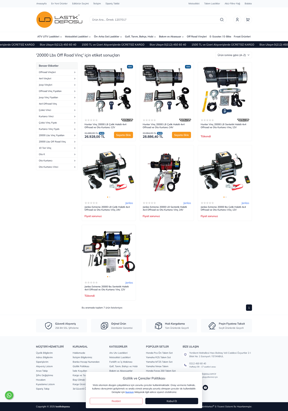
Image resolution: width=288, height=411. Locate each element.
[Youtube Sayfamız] (205, 387)
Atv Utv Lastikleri (118, 352)
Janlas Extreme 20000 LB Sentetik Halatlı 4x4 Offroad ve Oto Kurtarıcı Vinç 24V (165, 208)
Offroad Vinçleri (47, 72)
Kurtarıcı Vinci (46, 116)
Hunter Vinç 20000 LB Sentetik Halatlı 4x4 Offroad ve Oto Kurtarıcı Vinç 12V (223, 126)
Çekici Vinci (45, 110)
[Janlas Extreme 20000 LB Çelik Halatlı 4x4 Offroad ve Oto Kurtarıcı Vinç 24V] (109, 172)
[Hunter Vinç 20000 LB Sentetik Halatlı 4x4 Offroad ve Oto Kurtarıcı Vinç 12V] (225, 89)
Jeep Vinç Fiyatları (48, 97)
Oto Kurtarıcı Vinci (48, 166)
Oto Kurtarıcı (45, 160)
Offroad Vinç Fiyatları (50, 91)
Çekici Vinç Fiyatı (48, 122)
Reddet (116, 401)
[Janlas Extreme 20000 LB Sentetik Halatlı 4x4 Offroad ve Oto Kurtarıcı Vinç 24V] (167, 172)
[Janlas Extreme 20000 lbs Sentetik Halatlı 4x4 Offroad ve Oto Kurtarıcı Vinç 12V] (109, 252)
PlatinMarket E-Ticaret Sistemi (216, 406)
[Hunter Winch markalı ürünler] (127, 120)
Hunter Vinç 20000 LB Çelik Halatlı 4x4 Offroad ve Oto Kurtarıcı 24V (163, 126)
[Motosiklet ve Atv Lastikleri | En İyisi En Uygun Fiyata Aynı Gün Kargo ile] (59, 19)
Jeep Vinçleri (45, 84)
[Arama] (221, 19)
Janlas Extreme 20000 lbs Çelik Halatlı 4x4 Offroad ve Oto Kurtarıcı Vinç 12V (223, 208)
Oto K (42, 154)
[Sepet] (248, 20)
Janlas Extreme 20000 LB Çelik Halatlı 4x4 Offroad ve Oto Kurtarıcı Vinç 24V (107, 208)
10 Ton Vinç (45, 147)
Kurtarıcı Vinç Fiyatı (49, 128)
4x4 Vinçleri (45, 78)
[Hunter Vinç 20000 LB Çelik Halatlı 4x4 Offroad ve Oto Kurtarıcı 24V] (167, 89)
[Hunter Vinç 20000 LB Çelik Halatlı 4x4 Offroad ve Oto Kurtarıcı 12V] (109, 89)
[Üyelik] (237, 20)
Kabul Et (172, 401)
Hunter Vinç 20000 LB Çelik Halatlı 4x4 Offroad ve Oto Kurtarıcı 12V (105, 126)
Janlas (129, 203)
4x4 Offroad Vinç (48, 103)
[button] (108, 197)
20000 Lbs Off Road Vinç (52, 141)
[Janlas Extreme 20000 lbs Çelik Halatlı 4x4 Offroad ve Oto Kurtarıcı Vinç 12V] (225, 172)
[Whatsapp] (9, 395)
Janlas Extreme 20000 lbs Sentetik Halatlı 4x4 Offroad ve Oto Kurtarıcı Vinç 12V (106, 288)
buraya (130, 392)
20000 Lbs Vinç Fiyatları (51, 135)
